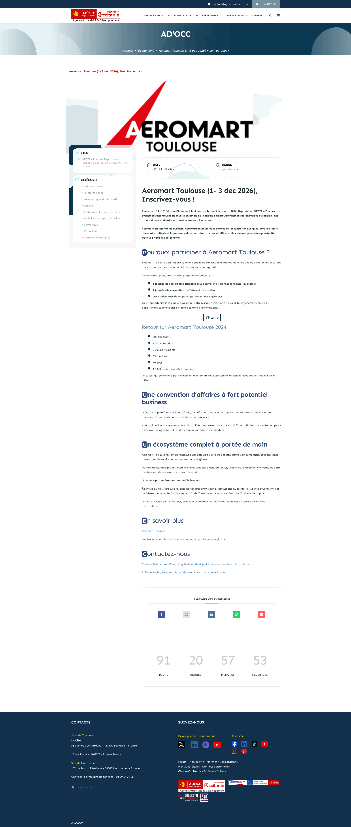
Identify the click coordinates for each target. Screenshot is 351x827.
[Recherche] (270, 15)
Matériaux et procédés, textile (102, 211)
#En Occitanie (93, 186)
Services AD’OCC (155, 15)
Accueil (127, 50)
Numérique (91, 224)
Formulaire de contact (98, 776)
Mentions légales (189, 766)
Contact (258, 15)
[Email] (261, 614)
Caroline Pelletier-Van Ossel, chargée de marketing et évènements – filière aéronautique (196, 564)
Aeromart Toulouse (153, 531)
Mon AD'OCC (268, 4)
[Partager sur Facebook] (161, 614)
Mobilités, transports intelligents (104, 218)
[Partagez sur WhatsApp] (236, 614)
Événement (146, 50)
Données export (234, 15)
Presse (182, 761)
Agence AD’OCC (184, 15)
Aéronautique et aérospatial (101, 199)
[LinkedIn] (211, 614)
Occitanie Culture (214, 771)
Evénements (210, 15)
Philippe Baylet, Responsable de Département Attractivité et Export (183, 572)
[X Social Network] (186, 614)
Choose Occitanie (189, 771)
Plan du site (196, 761)
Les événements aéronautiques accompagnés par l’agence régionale (184, 539)
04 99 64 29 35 (125, 776)
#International (93, 192)
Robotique (90, 231)
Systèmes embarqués (97, 237)
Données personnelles (216, 766)
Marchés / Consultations (222, 761)
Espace (88, 205)
